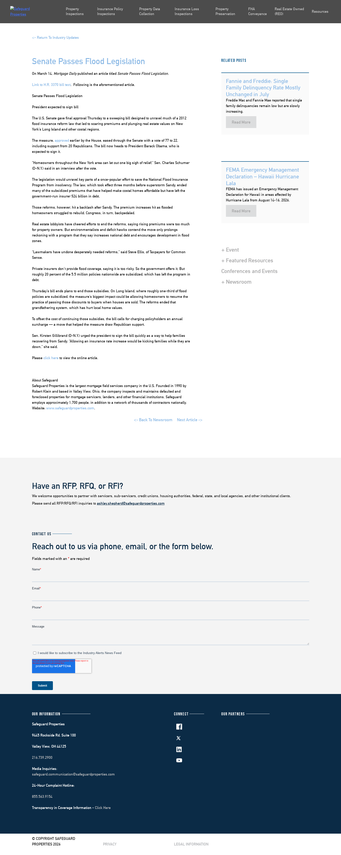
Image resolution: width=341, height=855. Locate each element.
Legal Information (191, 844)
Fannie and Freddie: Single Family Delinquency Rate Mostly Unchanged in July (263, 88)
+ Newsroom (236, 281)
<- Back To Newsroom (153, 419)
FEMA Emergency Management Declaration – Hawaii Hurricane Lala (262, 176)
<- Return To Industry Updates (55, 37)
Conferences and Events (249, 271)
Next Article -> (190, 419)
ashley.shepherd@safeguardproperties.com (131, 503)
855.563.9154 (42, 796)
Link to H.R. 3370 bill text (51, 84)
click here (50, 358)
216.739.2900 (42, 757)
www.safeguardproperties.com (70, 408)
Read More (241, 122)
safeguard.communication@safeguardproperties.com (73, 774)
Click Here (103, 808)
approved (62, 140)
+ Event (230, 249)
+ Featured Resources (247, 260)
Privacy (109, 844)
